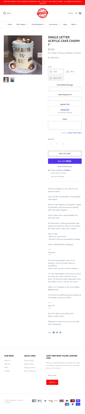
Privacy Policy (29, 360)
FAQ (6, 367)
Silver (72, 71)
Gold (55, 71)
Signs (65, 24)
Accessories (53, 24)
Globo (70, 133)
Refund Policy (29, 364)
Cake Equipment (37, 24)
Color (50, 67)
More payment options (65, 166)
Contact (7, 371)
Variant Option (77, 133)
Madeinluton (54, 57)
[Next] (40, 55)
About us (7, 360)
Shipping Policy (29, 367)
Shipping (61, 53)
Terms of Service (30, 371)
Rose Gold (57, 78)
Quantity (51, 139)
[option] (22, 55)
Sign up (52, 382)
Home (10, 24)
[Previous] (5, 55)
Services (7, 364)
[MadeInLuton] (42, 13)
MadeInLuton (13, 400)
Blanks (73, 24)
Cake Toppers (21, 24)
